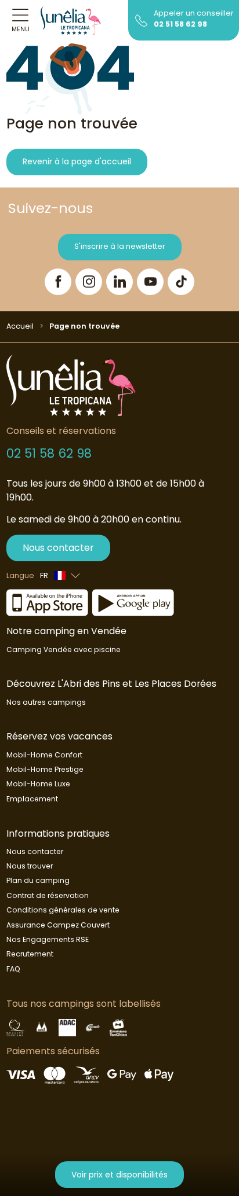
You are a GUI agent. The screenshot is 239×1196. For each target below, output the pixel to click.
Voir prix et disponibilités (119, 1174)
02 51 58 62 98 (180, 24)
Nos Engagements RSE (47, 939)
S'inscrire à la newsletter (119, 246)
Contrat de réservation (47, 895)
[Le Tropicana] (71, 20)
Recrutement (29, 954)
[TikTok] (181, 281)
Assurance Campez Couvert (58, 925)
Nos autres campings (46, 702)
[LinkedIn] (119, 281)
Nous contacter (58, 547)
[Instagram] (88, 281)
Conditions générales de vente (62, 910)
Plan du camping (38, 880)
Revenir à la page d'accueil (77, 161)
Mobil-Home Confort (44, 755)
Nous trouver (29, 866)
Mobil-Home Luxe (38, 784)
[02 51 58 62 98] (141, 19)
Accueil (20, 326)
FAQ (13, 969)
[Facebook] (58, 281)
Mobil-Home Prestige (45, 769)
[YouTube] (150, 281)
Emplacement (32, 799)
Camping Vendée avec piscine (63, 649)
